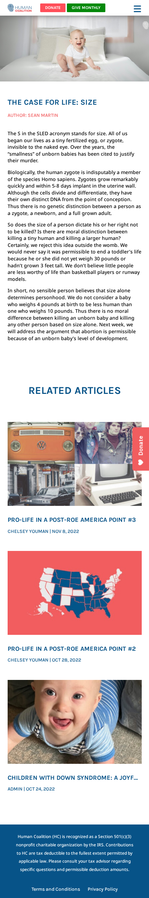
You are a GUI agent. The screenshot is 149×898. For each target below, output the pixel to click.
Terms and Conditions (56, 889)
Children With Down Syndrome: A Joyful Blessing (74, 778)
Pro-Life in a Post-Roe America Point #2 (72, 649)
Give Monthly (86, 7)
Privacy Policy (103, 889)
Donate (53, 7)
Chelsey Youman (28, 531)
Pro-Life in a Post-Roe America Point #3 (72, 520)
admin (15, 789)
